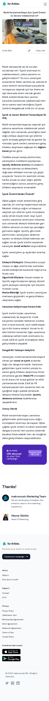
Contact (5, 593)
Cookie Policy (8, 637)
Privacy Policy (8, 611)
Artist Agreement (9, 624)
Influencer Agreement (11, 628)
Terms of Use (8, 632)
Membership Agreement (13, 619)
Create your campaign (14, 556)
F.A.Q (4, 597)
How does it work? (10, 579)
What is (5, 575)
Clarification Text (9, 615)
